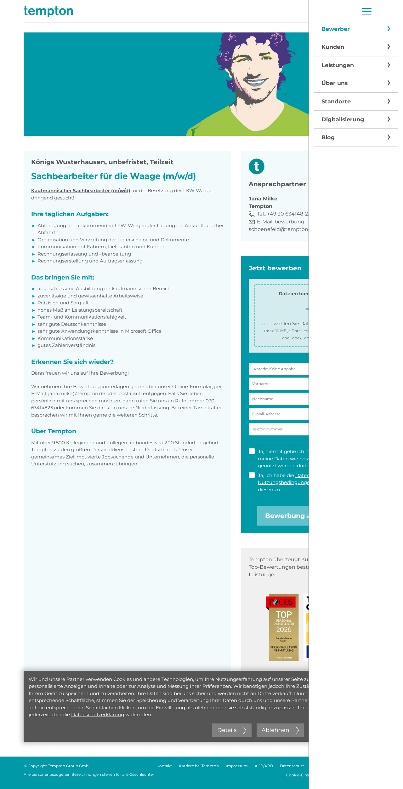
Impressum (237, 765)
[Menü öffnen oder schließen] (367, 11)
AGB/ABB (264, 765)
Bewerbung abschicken (305, 516)
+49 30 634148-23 (289, 214)
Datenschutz (292, 765)
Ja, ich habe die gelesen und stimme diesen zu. (310, 482)
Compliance (367, 765)
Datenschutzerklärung (97, 714)
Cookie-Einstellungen (306, 775)
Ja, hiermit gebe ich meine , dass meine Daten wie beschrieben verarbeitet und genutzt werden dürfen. (312, 458)
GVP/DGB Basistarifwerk (356, 775)
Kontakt (164, 765)
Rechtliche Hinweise (330, 765)
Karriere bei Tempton (199, 765)
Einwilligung (336, 451)
